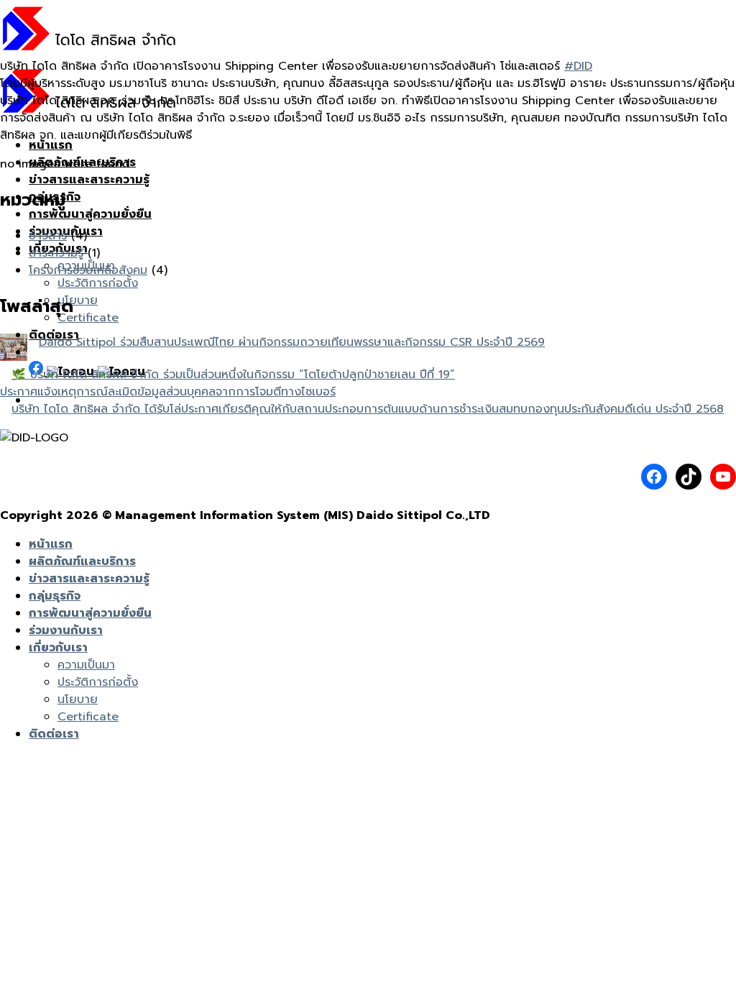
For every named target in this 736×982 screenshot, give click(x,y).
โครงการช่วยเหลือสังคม (88, 270)
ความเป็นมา (86, 665)
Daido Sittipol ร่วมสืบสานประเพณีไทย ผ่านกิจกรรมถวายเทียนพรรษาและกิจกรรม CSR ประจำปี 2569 (292, 342)
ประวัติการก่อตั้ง (98, 283)
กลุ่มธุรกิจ (54, 596)
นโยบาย (78, 300)
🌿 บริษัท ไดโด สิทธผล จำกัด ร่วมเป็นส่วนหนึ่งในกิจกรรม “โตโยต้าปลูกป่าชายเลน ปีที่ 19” (233, 374)
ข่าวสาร (48, 235)
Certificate (88, 317)
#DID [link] (578, 66)
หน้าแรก (51, 145)
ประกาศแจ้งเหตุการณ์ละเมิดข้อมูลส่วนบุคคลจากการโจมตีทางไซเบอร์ (168, 391)
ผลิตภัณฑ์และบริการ (82, 561)
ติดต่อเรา (54, 734)
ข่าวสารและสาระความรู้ (89, 179)
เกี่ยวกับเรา (58, 647)
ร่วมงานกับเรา (66, 630)
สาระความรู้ (56, 253)
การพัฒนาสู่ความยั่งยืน (90, 214)
